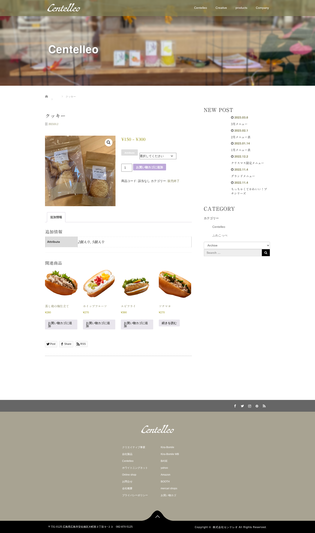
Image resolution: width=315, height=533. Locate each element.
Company (262, 7)
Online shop (129, 474)
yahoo (164, 467)
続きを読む (169, 323)
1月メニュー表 (240, 150)
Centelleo (200, 7)
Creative (221, 7)
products (241, 7)
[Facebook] (234, 405)
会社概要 (127, 488)
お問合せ (127, 481)
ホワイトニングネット (135, 467)
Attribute (129, 153)
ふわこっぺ (219, 235)
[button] (108, 142)
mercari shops (169, 488)
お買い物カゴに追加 (149, 167)
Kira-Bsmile (167, 447)
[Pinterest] (256, 405)
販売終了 (174, 181)
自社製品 (127, 454)
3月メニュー (239, 124)
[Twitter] (241, 405)
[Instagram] (249, 405)
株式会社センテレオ (225, 527)
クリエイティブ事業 (133, 447)
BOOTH (165, 481)
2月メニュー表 (240, 137)
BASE (164, 460)
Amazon (165, 474)
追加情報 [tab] (56, 217)
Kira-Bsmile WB (170, 454)
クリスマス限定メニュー (247, 163)
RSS (263, 405)
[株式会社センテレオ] (64, 7)
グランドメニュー (243, 176)
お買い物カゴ (168, 495)
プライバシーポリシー (135, 495)
